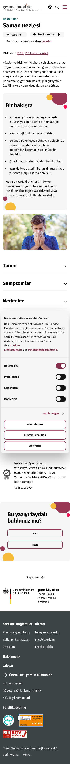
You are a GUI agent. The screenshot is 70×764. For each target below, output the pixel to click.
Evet (35, 533)
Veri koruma (11, 754)
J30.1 (20, 53)
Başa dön (32, 577)
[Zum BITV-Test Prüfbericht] (15, 734)
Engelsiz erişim (45, 639)
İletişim (8, 665)
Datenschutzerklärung (42, 349)
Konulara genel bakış (16, 632)
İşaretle (15, 34)
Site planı (9, 646)
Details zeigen (50, 413)
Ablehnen (35, 445)
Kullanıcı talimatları (16, 639)
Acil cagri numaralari (16, 698)
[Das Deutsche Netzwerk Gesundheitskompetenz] (31, 720)
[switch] (61, 377)
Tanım (10, 265)
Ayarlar (47, 41)
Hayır (35, 545)
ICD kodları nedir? (36, 53)
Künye (27, 754)
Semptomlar (17, 283)
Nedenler (13, 301)
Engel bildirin (44, 646)
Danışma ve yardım (47, 632)
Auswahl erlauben (35, 435)
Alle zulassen (35, 424)
